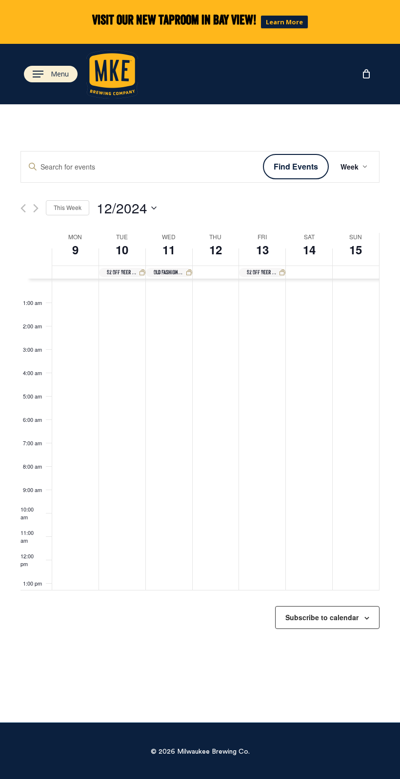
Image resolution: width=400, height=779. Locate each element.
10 (122, 249)
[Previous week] (23, 208)
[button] (51, 74)
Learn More (284, 22)
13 (262, 249)
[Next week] (36, 208)
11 (168, 249)
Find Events (296, 166)
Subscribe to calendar (322, 617)
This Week (67, 207)
